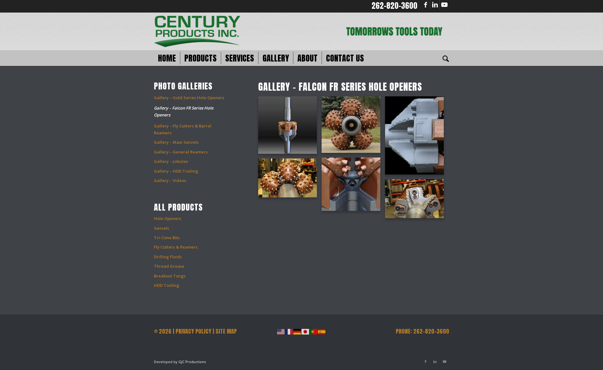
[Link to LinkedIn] (434, 4)
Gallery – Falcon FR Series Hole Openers (183, 111)
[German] (297, 331)
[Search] (443, 58)
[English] (281, 331)
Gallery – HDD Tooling (176, 171)
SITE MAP (226, 331)
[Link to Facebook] (425, 4)
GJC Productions (192, 361)
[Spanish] (322, 331)
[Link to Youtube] (444, 4)
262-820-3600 (394, 5)
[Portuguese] (314, 331)
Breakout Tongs (170, 276)
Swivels (161, 228)
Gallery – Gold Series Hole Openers (189, 97)
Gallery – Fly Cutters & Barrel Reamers (182, 129)
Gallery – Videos (170, 180)
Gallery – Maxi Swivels (176, 142)
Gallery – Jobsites (171, 161)
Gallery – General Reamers (181, 152)
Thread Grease (169, 266)
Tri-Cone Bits (167, 237)
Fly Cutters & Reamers (176, 247)
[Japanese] (306, 331)
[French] (289, 331)
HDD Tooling (166, 285)
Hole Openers (167, 218)
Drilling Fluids (168, 257)
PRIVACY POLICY (193, 331)
